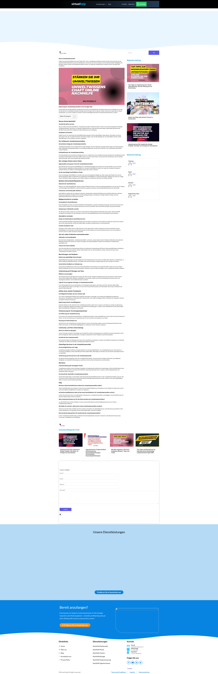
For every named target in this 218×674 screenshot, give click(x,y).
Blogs (109, 4)
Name (62, 473)
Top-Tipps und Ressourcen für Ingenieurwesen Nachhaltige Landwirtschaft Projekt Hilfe (146, 451)
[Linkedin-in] (136, 662)
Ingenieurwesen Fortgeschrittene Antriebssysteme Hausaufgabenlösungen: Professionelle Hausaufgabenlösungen (96, 453)
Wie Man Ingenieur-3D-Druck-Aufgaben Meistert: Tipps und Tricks (120, 451)
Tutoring (130, 161)
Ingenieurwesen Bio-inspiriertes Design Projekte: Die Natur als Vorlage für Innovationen (142, 145)
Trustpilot (129, 668)
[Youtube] (132, 662)
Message (62, 490)
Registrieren (131, 4)
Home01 (130, 183)
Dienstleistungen (101, 4)
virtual (79, 4)
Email (61, 479)
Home (130, 172)
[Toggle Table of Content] (73, 116)
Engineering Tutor (133, 194)
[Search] (154, 53)
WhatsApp (142, 4)
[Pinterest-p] (128, 662)
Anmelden (124, 4)
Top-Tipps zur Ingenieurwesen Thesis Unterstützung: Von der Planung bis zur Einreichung (140, 86)
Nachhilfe (62, 425)
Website (62, 484)
